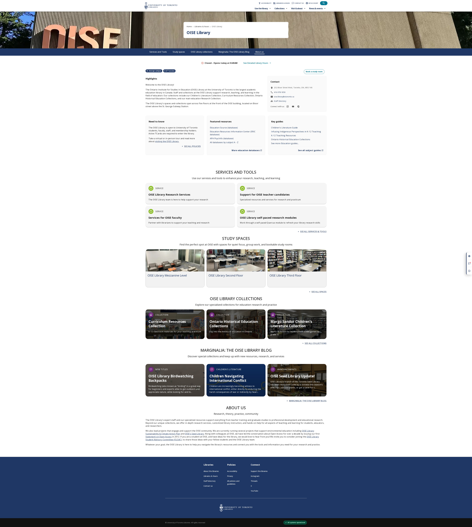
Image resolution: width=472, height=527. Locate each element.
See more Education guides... (285, 143)
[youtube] (293, 106)
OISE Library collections (202, 51)
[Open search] (323, 3)
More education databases (246, 150)
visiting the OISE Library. (167, 141)
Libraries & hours (201, 26)
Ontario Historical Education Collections (290, 139)
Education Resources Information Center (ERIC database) (233, 133)
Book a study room (314, 71)
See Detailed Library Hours (255, 63)
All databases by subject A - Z (224, 142)
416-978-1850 (279, 92)
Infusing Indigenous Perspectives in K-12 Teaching (296, 131)
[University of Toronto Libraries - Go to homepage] (236, 510)
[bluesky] (298, 106)
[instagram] (287, 106)
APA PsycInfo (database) (222, 138)
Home (189, 26)
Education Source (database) (224, 127)
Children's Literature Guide (284, 127)
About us (259, 51)
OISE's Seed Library (194, 433)
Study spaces (179, 51)
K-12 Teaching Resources (283, 135)
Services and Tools (158, 51)
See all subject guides (309, 150)
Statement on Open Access (159, 436)
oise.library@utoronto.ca (284, 96)
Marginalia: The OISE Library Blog (233, 51)
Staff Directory (280, 101)
